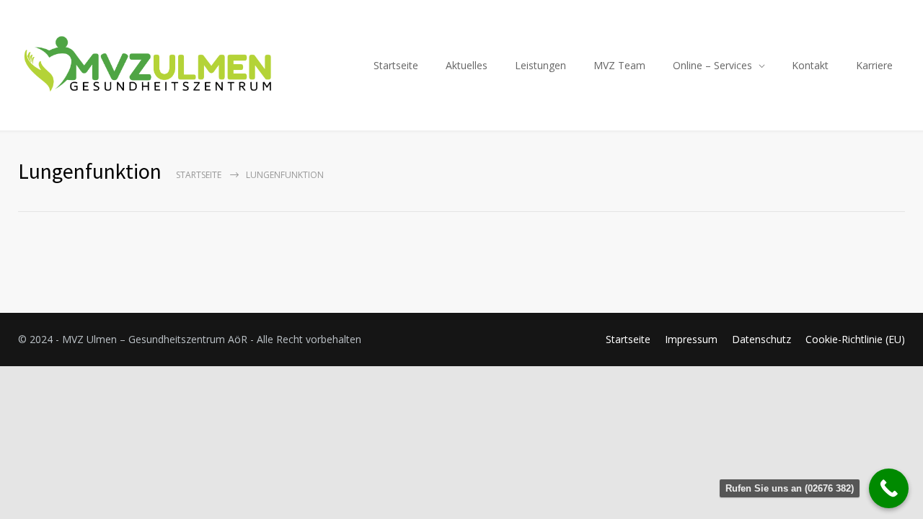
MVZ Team (619, 65)
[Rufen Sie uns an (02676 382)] (889, 488)
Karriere (874, 65)
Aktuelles (466, 65)
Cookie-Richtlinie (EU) (855, 339)
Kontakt (810, 65)
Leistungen (540, 65)
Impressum (691, 339)
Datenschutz (761, 339)
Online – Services (712, 65)
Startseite (396, 65)
